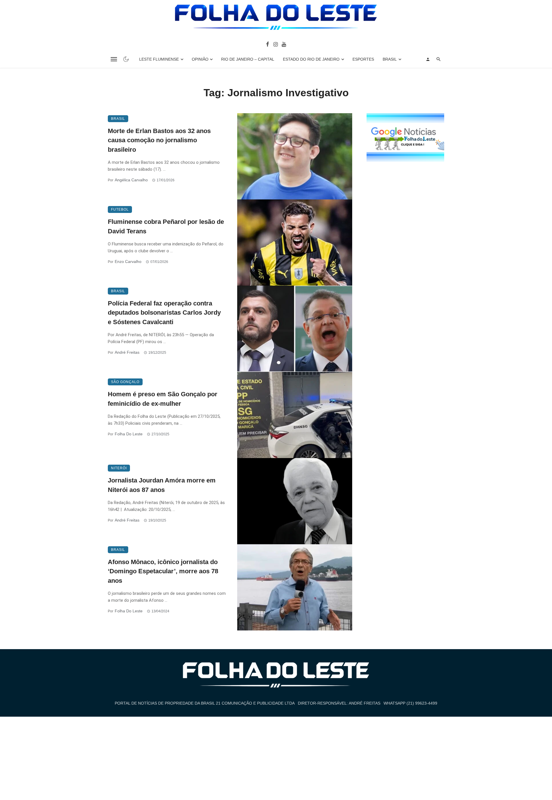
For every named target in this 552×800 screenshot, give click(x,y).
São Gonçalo (125, 382)
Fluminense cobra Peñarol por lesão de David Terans (166, 226)
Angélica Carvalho (131, 180)
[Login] (428, 59)
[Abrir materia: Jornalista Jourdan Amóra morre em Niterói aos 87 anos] (294, 501)
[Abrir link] (405, 137)
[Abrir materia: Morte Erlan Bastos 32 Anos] (294, 156)
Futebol (120, 209)
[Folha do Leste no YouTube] (284, 44)
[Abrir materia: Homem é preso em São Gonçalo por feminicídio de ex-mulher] (294, 415)
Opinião (200, 59)
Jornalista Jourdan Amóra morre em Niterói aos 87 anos (162, 485)
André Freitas (127, 352)
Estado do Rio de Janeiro (311, 59)
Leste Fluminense (159, 59)
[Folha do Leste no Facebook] (267, 44)
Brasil (390, 59)
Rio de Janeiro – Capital (247, 59)
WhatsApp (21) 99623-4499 (410, 703)
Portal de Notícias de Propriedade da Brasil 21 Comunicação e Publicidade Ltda (205, 703)
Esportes (363, 59)
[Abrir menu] (114, 59)
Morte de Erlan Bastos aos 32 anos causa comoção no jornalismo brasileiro (159, 140)
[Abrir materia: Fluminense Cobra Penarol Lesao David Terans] (294, 242)
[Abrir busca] (438, 59)
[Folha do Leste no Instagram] (275, 44)
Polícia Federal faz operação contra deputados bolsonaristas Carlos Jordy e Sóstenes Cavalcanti (164, 313)
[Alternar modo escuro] (126, 59)
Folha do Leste (129, 434)
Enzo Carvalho (128, 261)
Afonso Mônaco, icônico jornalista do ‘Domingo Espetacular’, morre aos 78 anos (163, 571)
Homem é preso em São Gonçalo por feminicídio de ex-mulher (162, 399)
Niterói (119, 468)
